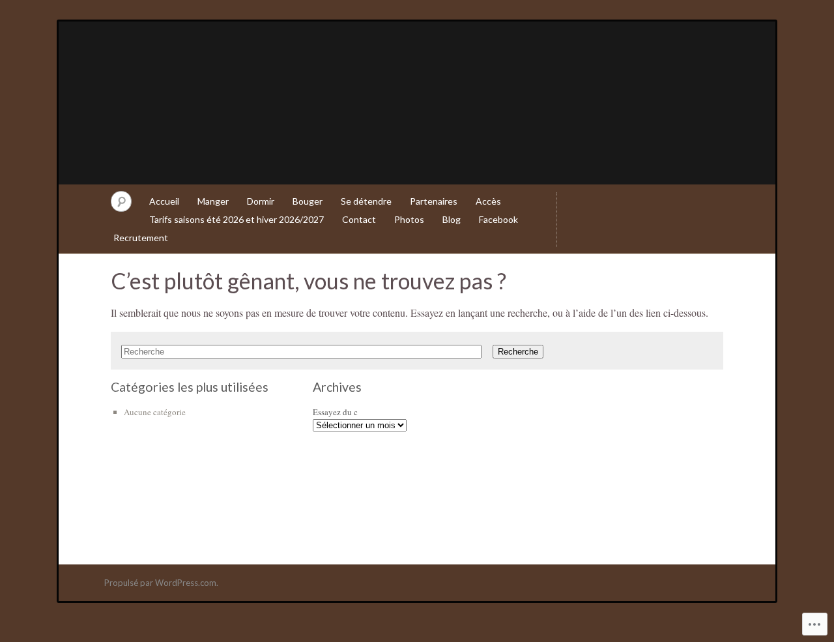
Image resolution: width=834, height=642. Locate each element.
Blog (451, 219)
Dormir (260, 201)
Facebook (498, 219)
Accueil (164, 201)
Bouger (308, 201)
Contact (359, 219)
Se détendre (366, 201)
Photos (409, 219)
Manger (213, 201)
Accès (488, 201)
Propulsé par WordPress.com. (161, 582)
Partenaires (433, 201)
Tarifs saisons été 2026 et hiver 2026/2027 (236, 219)
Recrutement (140, 237)
